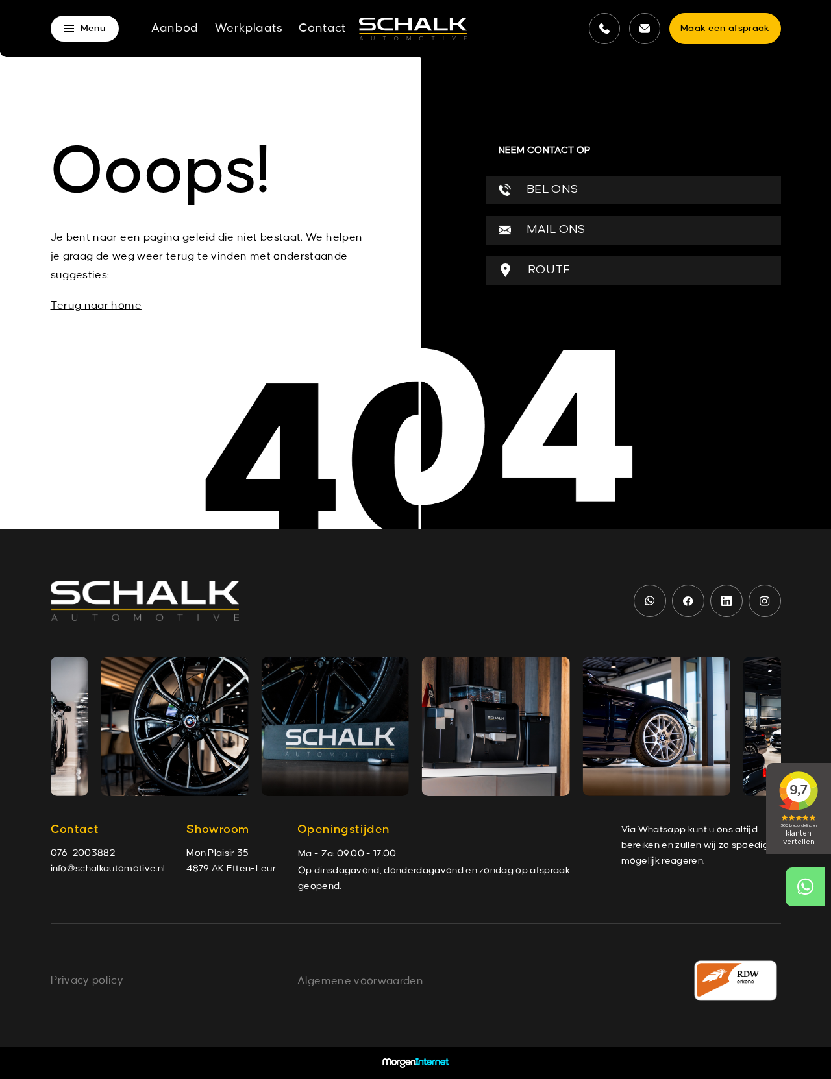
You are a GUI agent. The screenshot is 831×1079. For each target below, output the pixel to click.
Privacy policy (87, 980)
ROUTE (548, 270)
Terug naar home (96, 305)
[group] (175, 726)
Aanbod (175, 28)
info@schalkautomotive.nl (108, 869)
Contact (322, 28)
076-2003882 (83, 853)
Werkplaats (248, 28)
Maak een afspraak (724, 28)
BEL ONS (551, 190)
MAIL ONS (555, 230)
